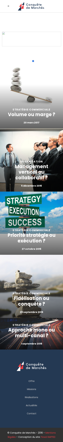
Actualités (31, 405)
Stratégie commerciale (31, 109)
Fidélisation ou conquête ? (31, 301)
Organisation (31, 161)
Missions (31, 389)
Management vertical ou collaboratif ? (31, 172)
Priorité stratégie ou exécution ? (32, 238)
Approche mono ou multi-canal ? (31, 333)
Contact (31, 413)
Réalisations (31, 397)
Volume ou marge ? (31, 114)
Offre (31, 381)
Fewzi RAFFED (48, 437)
